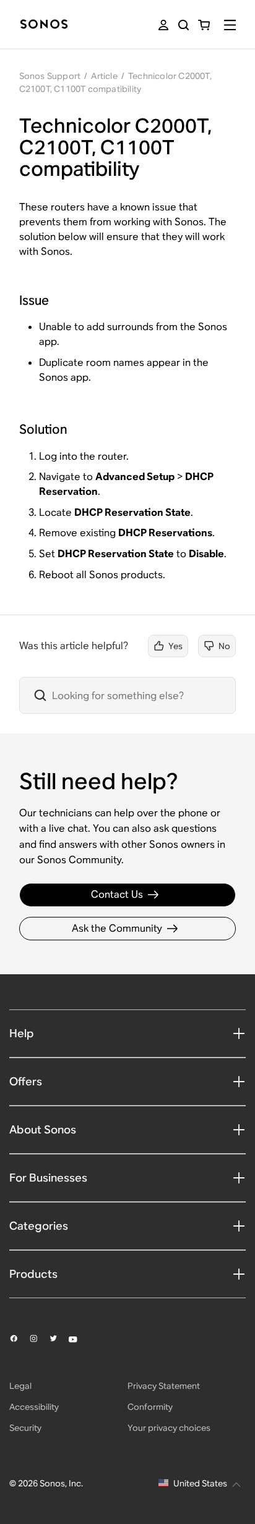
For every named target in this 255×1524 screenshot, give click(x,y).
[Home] (44, 25)
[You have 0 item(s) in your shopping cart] (204, 25)
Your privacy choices (168, 1427)
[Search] (183, 25)
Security (25, 1427)
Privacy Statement (163, 1385)
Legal (20, 1385)
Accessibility (34, 1406)
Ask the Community (117, 928)
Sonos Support (50, 75)
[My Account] (163, 25)
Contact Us (117, 894)
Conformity (150, 1406)
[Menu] (230, 25)
